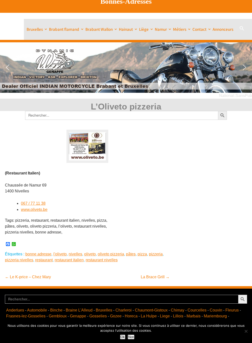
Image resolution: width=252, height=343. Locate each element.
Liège (144, 29)
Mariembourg (215, 316)
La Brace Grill (155, 277)
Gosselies (98, 316)
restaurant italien (69, 260)
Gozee (116, 316)
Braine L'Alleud (79, 310)
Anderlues (15, 310)
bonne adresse (38, 254)
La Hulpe (149, 316)
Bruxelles (35, 29)
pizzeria (156, 254)
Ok (123, 337)
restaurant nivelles (102, 260)
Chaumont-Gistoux (151, 310)
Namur (161, 29)
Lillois (178, 316)
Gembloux (58, 316)
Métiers (179, 29)
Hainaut (126, 29)
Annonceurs (223, 29)
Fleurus (232, 310)
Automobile (37, 310)
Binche (56, 310)
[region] (126, 67)
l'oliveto (60, 254)
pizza (142, 254)
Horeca (131, 316)
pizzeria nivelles (19, 260)
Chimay (177, 310)
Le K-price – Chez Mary (28, 277)
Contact (199, 29)
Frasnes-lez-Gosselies (26, 316)
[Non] (245, 331)
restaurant (44, 260)
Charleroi (123, 310)
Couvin (216, 310)
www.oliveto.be (34, 209)
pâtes (131, 254)
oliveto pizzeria (111, 254)
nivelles (75, 254)
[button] (242, 29)
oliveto (90, 254)
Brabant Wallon (99, 29)
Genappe (78, 316)
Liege (165, 316)
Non (131, 337)
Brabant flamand (64, 29)
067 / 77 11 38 (33, 203)
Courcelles (197, 310)
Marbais (194, 316)
